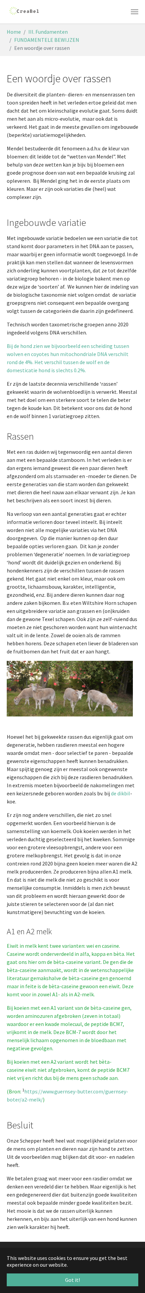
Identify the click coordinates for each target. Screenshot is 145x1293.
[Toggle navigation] (134, 12)
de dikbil (120, 793)
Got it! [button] (72, 1279)
